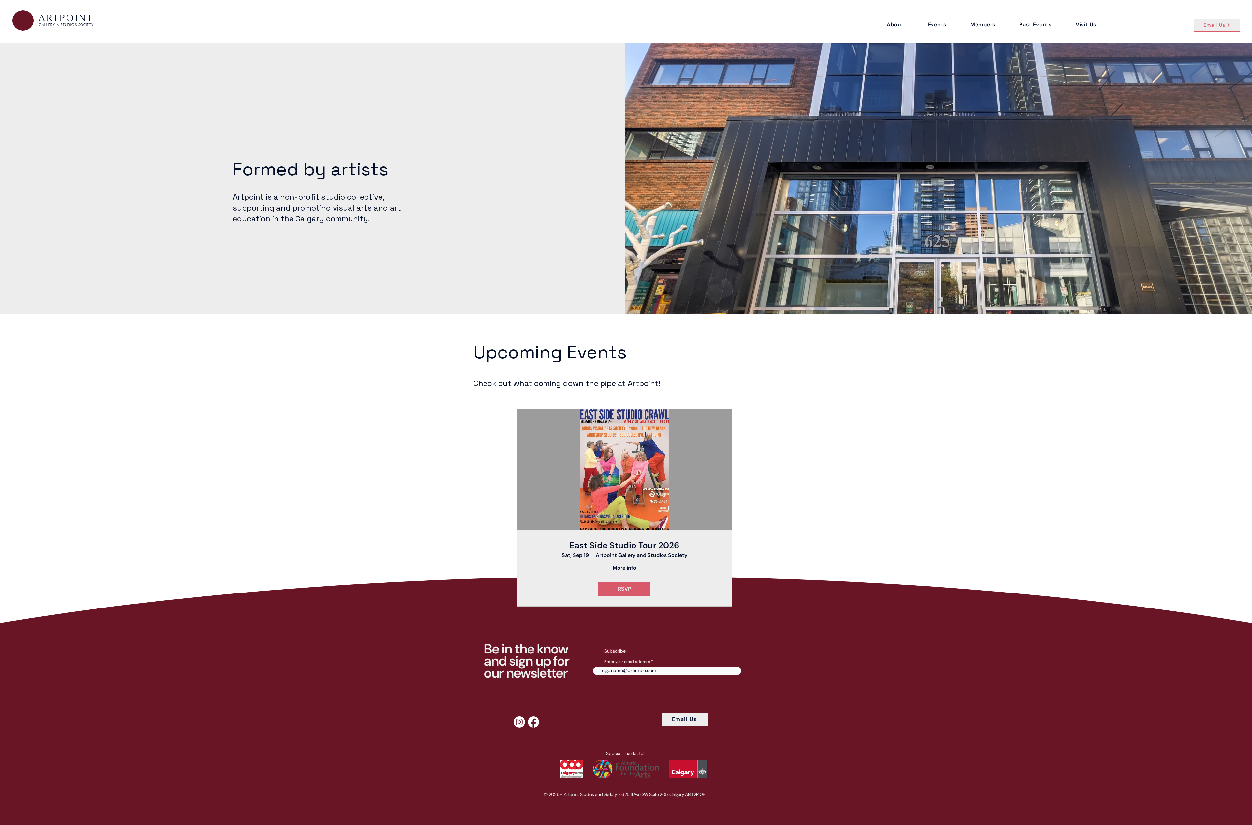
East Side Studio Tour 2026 (624, 545)
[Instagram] (519, 722)
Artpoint (571, 794)
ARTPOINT (66, 18)
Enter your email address (627, 662)
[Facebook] (533, 722)
